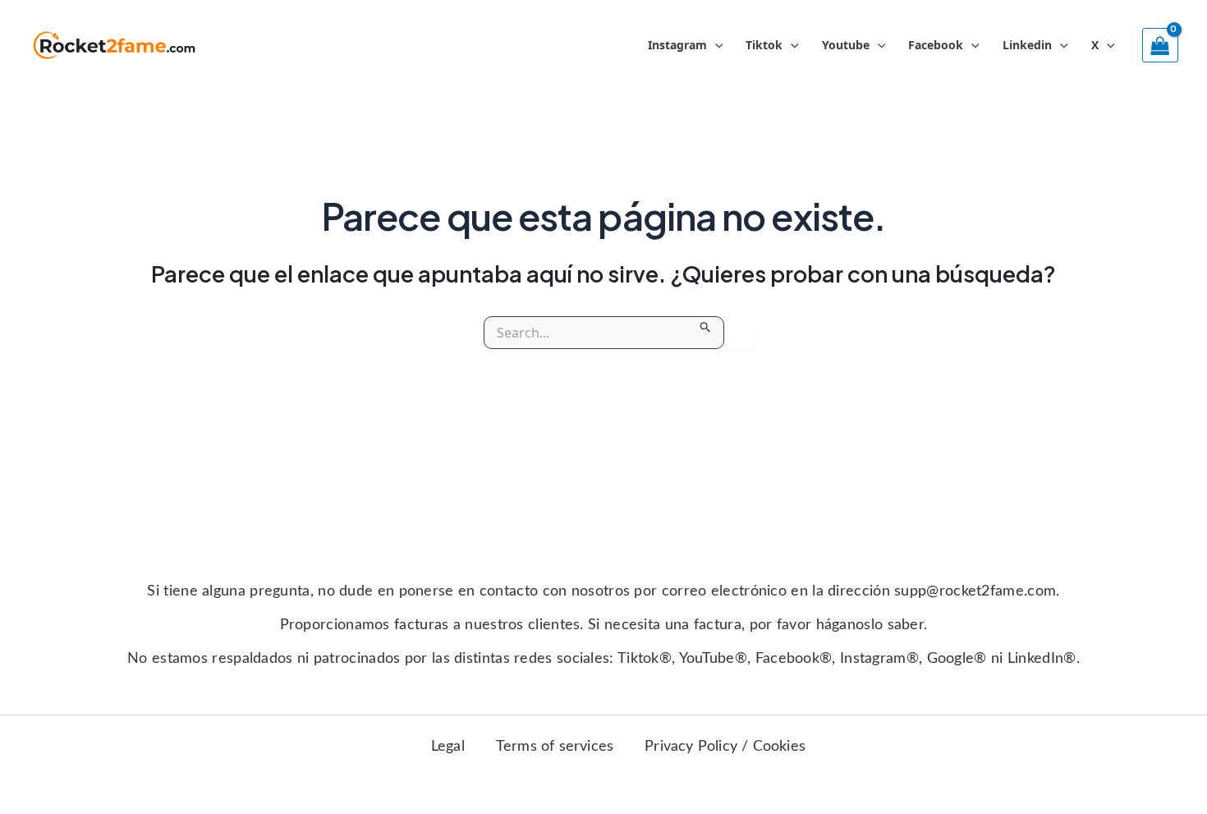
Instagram (677, 45)
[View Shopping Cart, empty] (1160, 45)
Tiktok (764, 45)
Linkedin (1027, 45)
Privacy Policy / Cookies (725, 746)
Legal (448, 746)
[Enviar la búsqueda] (706, 324)
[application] (715, 45)
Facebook (935, 45)
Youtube (846, 45)
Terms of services (554, 746)
